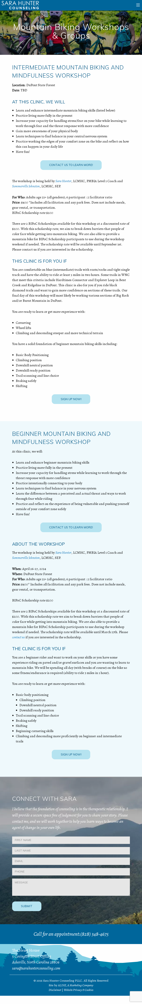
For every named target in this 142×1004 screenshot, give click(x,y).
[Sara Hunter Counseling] (20, 5)
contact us (18, 637)
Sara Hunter (63, 181)
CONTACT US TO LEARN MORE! (71, 165)
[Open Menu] (138, 5)
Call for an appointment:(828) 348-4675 (71, 934)
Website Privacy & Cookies (78, 990)
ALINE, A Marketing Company (75, 985)
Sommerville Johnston (26, 186)
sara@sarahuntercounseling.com (36, 968)
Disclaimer (55, 990)
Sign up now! (71, 399)
